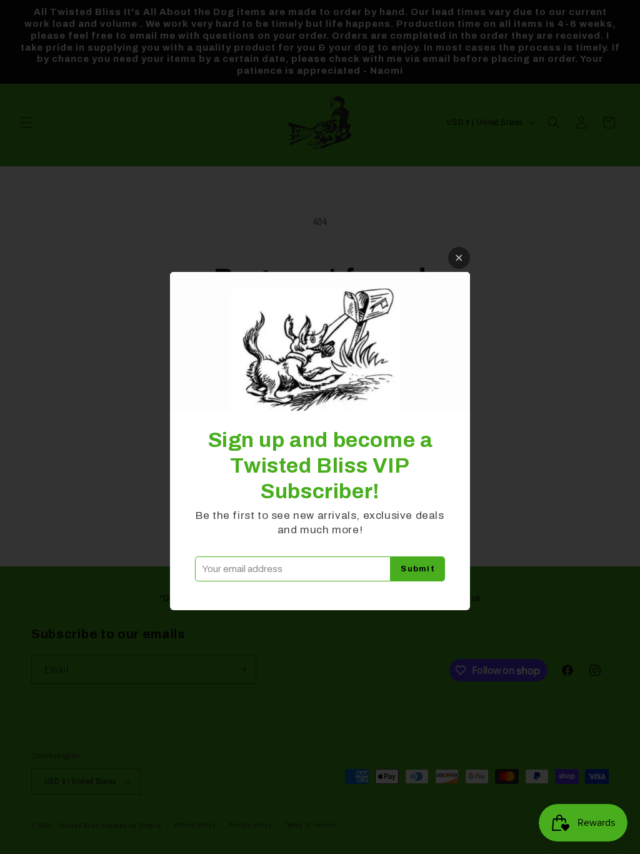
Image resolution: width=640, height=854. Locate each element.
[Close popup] (459, 258)
